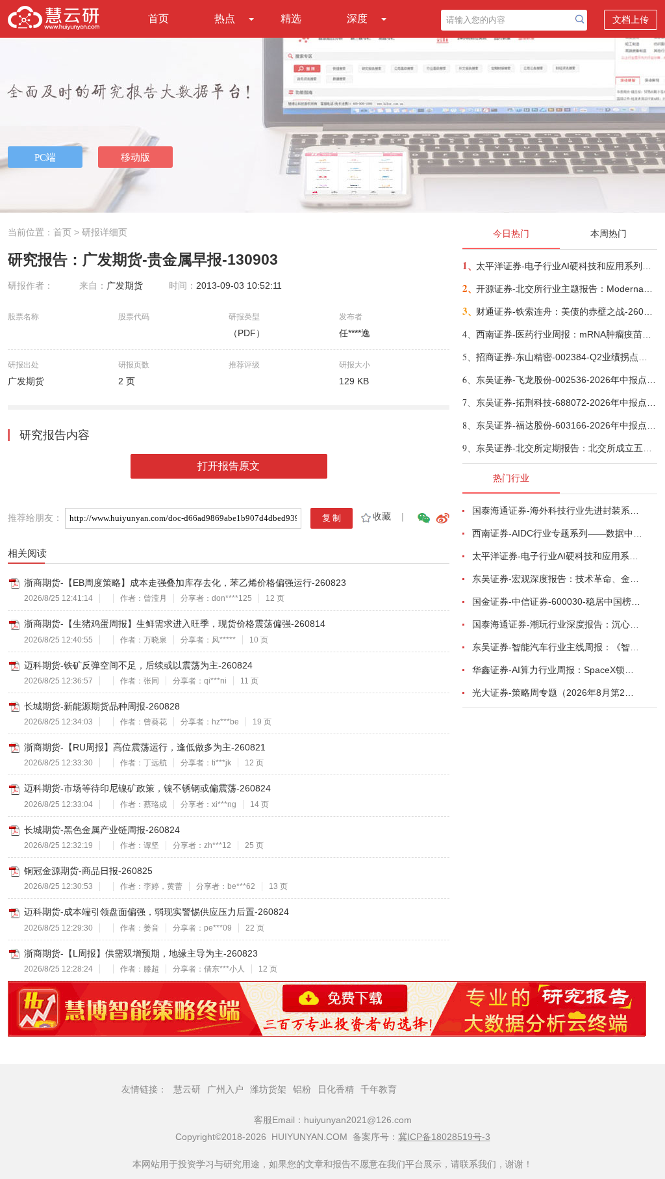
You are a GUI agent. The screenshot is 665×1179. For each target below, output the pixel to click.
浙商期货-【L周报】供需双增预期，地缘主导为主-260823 (141, 953)
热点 (224, 18)
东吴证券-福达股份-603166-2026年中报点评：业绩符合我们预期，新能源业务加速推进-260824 (566, 425)
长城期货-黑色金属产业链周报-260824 (102, 830)
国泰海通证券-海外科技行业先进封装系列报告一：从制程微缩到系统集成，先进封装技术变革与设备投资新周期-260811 (557, 510)
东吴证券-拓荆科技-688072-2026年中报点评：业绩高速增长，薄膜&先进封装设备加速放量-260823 (566, 402)
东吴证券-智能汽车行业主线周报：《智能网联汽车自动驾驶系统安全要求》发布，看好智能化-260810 (557, 647)
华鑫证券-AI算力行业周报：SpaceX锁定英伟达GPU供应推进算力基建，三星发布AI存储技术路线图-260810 (557, 670)
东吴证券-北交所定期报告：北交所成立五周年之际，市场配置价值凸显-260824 (566, 448)
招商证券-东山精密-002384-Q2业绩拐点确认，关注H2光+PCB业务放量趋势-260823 (566, 357)
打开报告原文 (228, 465)
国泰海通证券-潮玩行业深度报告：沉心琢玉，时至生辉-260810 (557, 624)
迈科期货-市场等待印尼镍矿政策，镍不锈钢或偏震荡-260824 (147, 788)
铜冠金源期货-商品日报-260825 (88, 871)
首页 (158, 18)
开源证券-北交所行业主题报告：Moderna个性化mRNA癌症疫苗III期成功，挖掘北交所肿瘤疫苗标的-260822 (566, 289)
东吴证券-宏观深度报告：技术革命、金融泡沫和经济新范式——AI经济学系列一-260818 (557, 579)
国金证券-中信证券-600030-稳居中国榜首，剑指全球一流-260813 (557, 601)
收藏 (382, 516)
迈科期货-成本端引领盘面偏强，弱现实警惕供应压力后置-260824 (156, 912)
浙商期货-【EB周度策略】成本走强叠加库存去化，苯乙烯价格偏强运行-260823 (185, 582)
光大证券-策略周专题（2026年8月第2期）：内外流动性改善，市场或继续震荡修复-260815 (557, 692)
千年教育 (378, 1089)
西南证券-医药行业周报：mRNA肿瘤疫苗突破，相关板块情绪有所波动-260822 (566, 334)
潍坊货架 (268, 1089)
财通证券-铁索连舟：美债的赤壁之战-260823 (566, 311)
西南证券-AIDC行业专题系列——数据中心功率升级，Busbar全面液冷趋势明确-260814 (557, 533)
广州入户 (225, 1089)
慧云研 (187, 1089)
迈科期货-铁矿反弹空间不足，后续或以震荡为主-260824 (138, 665)
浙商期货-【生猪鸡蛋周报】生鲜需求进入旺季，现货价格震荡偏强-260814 (174, 623)
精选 (291, 18)
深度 (357, 18)
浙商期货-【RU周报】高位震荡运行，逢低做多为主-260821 (145, 747)
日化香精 (336, 1089)
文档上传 (630, 19)
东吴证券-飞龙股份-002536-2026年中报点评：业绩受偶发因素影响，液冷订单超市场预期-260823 (566, 380)
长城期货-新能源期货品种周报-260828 (102, 706)
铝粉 (302, 1089)
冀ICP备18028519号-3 (444, 1137)
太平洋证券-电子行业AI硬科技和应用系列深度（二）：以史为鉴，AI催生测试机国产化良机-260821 (566, 266)
